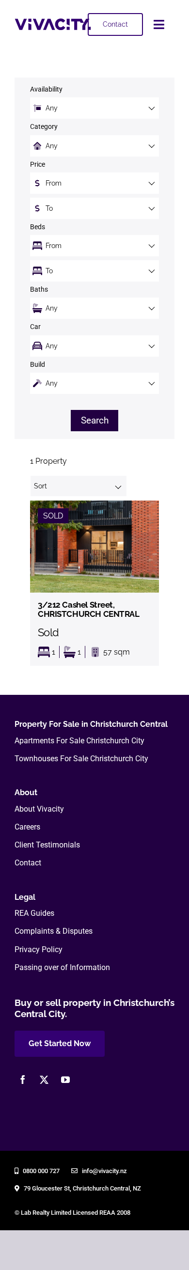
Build (37, 365)
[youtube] (65, 1079)
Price (37, 164)
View (94, 583)
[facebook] (23, 1079)
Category (44, 127)
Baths (39, 289)
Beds (37, 227)
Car (35, 327)
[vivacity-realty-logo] (53, 22)
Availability (46, 89)
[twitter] (44, 1079)
